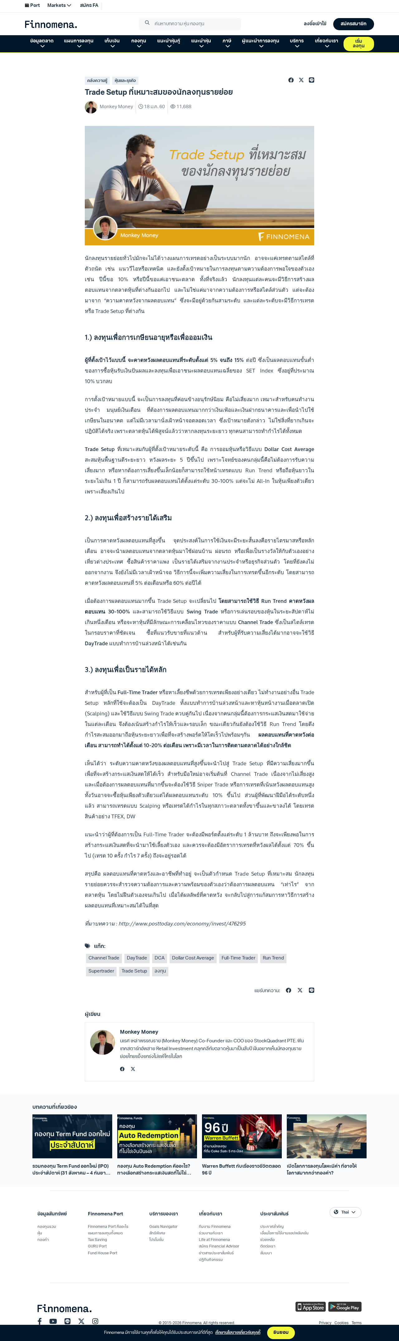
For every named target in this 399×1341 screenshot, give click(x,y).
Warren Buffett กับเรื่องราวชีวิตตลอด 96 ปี (241, 1169)
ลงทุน (160, 971)
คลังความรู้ (97, 81)
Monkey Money (139, 1032)
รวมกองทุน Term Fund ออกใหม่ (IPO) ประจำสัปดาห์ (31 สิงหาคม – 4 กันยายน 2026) (72, 1170)
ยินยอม (281, 1332)
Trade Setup (134, 971)
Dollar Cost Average (193, 958)
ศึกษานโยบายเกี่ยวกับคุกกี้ (237, 1333)
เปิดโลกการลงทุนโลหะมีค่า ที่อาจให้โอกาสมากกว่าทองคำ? (322, 1169)
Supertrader (101, 971)
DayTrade (137, 958)
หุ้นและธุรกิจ (125, 81)
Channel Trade (104, 958)
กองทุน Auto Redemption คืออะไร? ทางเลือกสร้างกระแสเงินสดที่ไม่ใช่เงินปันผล (153, 1170)
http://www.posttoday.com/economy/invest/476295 (182, 923)
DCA (160, 958)
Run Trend (273, 958)
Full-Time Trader (238, 958)
